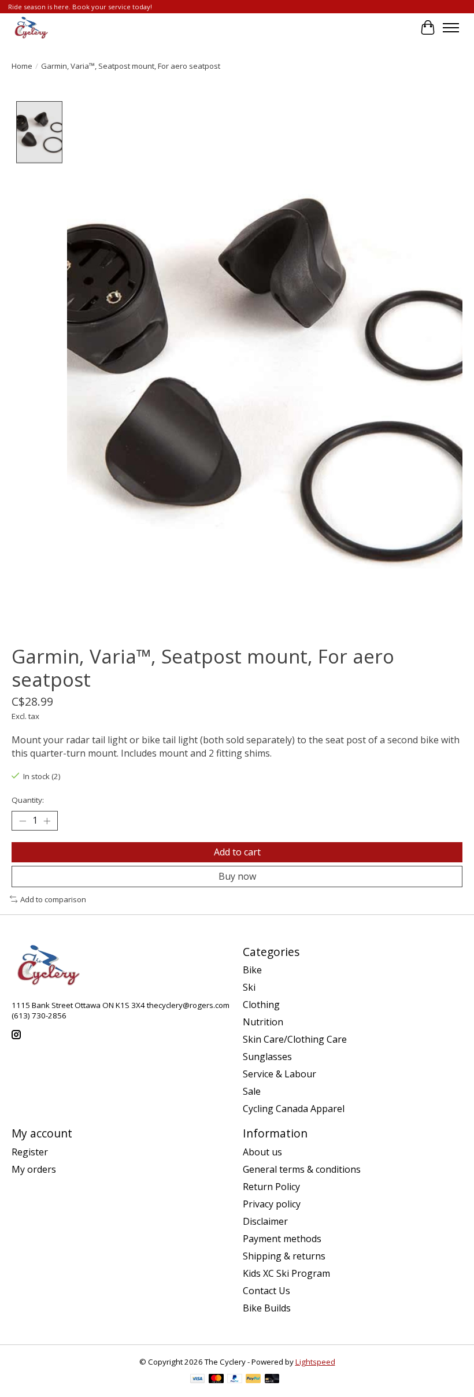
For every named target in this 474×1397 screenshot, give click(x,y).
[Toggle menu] (450, 27)
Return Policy (271, 1186)
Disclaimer (265, 1221)
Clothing (261, 1004)
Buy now (237, 876)
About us (262, 1152)
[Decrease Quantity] (22, 820)
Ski (249, 987)
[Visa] (197, 1379)
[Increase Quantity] (46, 820)
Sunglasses (267, 1056)
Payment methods (282, 1238)
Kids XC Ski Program (286, 1273)
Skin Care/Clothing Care (295, 1039)
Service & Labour (279, 1074)
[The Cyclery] (30, 28)
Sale (252, 1091)
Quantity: (28, 800)
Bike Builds (267, 1308)
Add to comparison (53, 899)
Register (30, 1152)
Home (22, 66)
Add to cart (237, 852)
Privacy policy (272, 1204)
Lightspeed (315, 1362)
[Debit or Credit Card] (272, 1379)
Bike (252, 970)
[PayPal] (234, 1379)
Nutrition (263, 1022)
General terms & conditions (302, 1169)
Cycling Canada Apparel (294, 1108)
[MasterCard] (216, 1379)
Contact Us (266, 1290)
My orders (34, 1169)
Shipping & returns (284, 1256)
